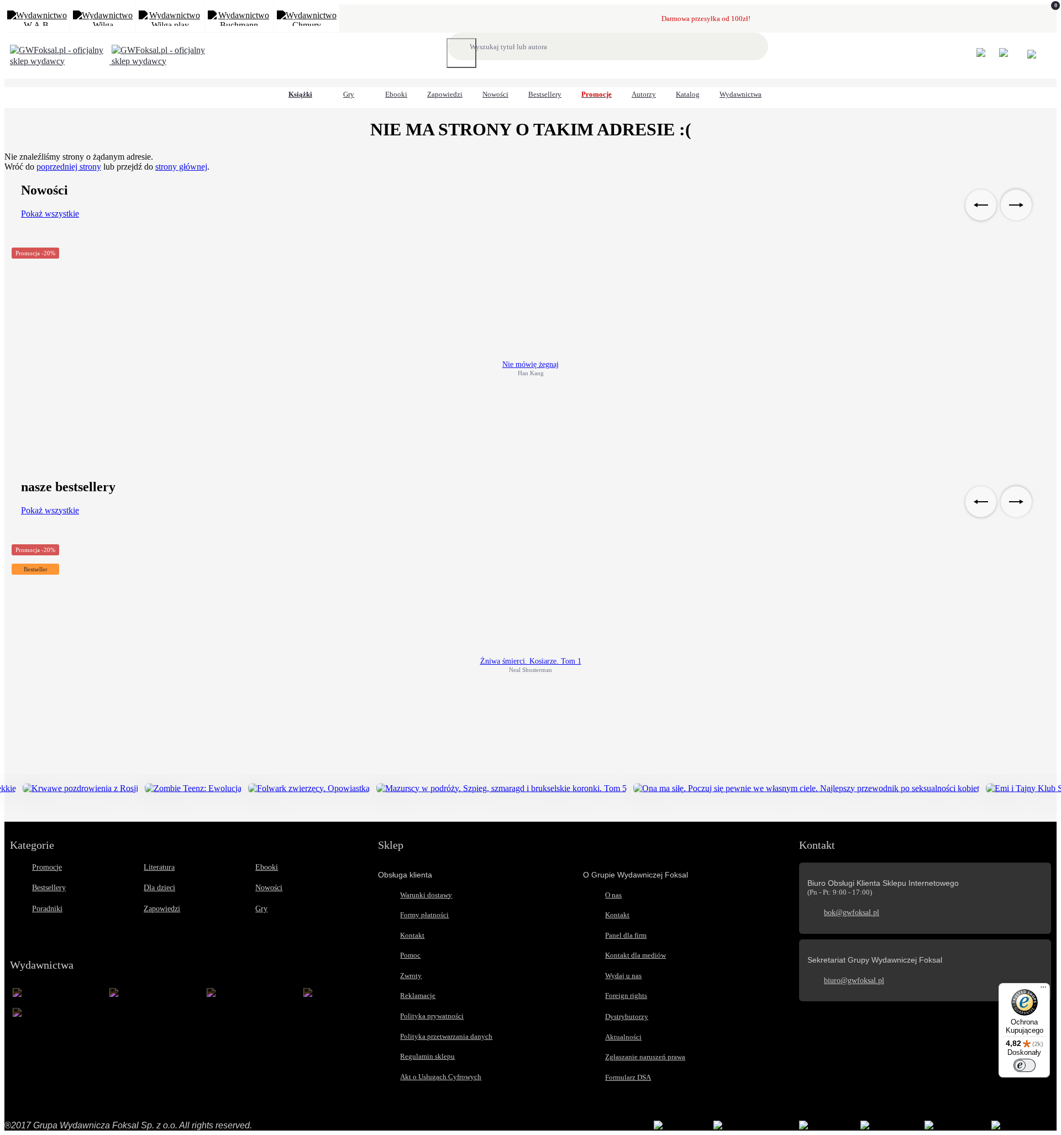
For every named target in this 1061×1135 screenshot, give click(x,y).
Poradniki (47, 909)
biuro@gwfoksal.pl (854, 980)
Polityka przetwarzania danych (446, 1036)
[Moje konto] (986, 57)
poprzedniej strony (68, 166)
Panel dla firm (626, 935)
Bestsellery (49, 888)
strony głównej (181, 166)
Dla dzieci (159, 888)
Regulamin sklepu (427, 1056)
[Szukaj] (461, 53)
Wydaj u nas (623, 975)
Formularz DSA (628, 1077)
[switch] (1024, 1065)
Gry (261, 909)
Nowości (268, 888)
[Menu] (1043, 989)
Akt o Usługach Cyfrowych (440, 1077)
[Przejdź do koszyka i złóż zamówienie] (1032, 56)
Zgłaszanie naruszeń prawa (645, 1057)
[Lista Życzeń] (1009, 57)
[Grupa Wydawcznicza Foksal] (110, 61)
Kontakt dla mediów (635, 955)
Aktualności (623, 1037)
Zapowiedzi (162, 909)
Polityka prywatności (432, 1016)
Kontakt (412, 935)
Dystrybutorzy (626, 1016)
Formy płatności (424, 915)
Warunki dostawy (426, 895)
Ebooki (266, 867)
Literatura (159, 867)
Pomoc (410, 955)
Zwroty (411, 975)
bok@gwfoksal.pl (851, 912)
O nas (613, 895)
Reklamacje (417, 995)
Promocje (47, 867)
